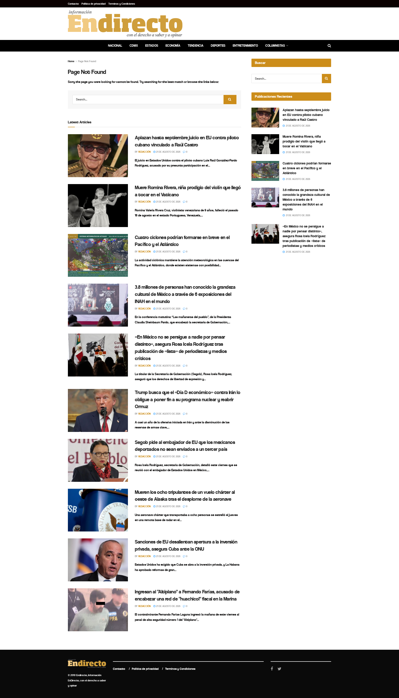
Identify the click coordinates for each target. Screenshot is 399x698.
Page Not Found (87, 61)
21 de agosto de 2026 (167, 151)
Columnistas (275, 46)
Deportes (218, 46)
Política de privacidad (94, 3)
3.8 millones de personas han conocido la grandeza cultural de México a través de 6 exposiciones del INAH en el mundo (185, 294)
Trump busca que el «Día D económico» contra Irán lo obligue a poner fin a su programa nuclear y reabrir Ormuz (187, 399)
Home (71, 61)
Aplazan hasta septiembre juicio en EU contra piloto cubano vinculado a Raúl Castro (306, 115)
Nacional (115, 46)
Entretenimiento (245, 46)
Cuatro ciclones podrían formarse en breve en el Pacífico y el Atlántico (307, 168)
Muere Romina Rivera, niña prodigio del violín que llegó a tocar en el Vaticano (304, 141)
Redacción (144, 151)
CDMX (134, 46)
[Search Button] (230, 99)
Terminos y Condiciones (121, 3)
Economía (173, 46)
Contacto (73, 3)
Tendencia (195, 46)
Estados (151, 46)
